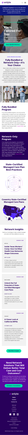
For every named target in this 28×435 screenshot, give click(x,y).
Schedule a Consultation (13, 385)
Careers (14, 399)
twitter (10, 414)
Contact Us (14, 401)
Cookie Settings (14, 427)
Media (14, 397)
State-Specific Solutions (13, 44)
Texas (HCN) (20, 126)
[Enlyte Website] (14, 394)
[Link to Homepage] (6, 2)
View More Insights (13, 350)
